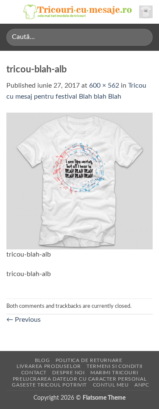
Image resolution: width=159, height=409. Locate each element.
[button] (11, 11)
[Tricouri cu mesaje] (78, 12)
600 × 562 (104, 85)
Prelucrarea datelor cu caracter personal (79, 378)
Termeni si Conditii (114, 366)
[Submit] (142, 37)
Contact (34, 372)
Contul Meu (111, 384)
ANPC (141, 384)
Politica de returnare (89, 360)
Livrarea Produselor (49, 366)
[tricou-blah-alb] (79, 180)
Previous (23, 319)
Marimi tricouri (114, 372)
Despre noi (68, 372)
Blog (42, 360)
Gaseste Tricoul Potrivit (49, 384)
